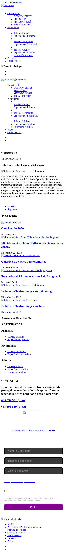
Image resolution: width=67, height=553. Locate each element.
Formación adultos (16, 372)
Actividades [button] (13, 99)
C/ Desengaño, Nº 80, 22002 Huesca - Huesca (33, 430)
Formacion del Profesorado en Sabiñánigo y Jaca (32, 276)
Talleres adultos (15, 366)
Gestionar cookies (16, 532)
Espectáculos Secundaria (26, 44)
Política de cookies (16, 529)
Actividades (13, 27)
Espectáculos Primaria (24, 35)
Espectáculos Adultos (24, 52)
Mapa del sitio (14, 535)
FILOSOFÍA (20, 19)
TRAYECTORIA (23, 24)
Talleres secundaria (16, 351)
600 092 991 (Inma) (13, 400)
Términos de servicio (25, 500)
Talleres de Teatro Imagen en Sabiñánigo (27, 291)
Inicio (10, 524)
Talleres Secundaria (23, 41)
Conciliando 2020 (12, 228)
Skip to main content (11, 2)
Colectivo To (13, 13)
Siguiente (12, 209)
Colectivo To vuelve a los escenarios (23, 261)
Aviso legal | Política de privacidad (24, 527)
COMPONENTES (23, 16)
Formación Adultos (23, 55)
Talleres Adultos (22, 49)
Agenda (11, 58)
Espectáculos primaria (18, 339)
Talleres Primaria (22, 33)
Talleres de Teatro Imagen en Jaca (23, 306)
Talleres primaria (15, 336)
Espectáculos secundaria (19, 354)
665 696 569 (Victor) (14, 406)
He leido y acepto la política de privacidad (31, 490)
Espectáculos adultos (17, 369)
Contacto (11, 538)
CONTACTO (14, 61)
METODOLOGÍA (23, 22)
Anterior (11, 206)
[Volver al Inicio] (7, 5)
